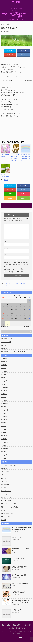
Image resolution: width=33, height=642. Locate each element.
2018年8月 (4, 416)
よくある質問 (5, 484)
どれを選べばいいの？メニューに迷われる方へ (14, 351)
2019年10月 (4, 387)
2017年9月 (4, 452)
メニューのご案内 (16, 8)
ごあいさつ (4, 478)
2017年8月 (4, 455)
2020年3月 (4, 384)
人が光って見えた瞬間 (19, 575)
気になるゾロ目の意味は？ (21, 583)
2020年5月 (4, 378)
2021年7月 (4, 361)
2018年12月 (4, 403)
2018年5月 (4, 426)
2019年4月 (4, 394)
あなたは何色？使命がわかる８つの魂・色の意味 (25, 157)
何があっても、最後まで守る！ (15, 283)
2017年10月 (4, 448)
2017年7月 (4, 458)
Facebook (24, 50)
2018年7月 (4, 419)
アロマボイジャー (6, 491)
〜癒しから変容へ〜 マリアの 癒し (16, 15)
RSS (10, 198)
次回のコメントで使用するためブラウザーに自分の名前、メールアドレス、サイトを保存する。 (16, 264)
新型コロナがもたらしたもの (5, 175)
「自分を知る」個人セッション (10, 465)
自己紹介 (3, 520)
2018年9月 (4, 413)
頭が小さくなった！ (18, 592)
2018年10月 (4, 410)
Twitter (11, 50)
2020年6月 (4, 374)
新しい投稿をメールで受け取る (14, 272)
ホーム (16, 6)
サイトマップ (16, 10)
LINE (10, 194)
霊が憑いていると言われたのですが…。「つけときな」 (21, 601)
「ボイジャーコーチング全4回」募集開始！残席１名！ (15, 157)
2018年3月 (4, 432)
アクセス (3, 487)
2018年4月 (4, 429)
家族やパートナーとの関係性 (9, 507)
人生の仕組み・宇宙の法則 (8, 504)
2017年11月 (4, 445)
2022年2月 (4, 358)
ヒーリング (4, 494)
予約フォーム (16, 537)
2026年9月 (27, 326)
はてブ (23, 54)
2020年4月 (4, 381)
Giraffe (20, 637)
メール (6, 248)
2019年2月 (4, 397)
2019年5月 (4, 390)
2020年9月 (4, 368)
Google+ (10, 54)
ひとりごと (4, 481)
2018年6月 (4, 423)
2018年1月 (4, 439)
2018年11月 (4, 406)
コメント (6, 223)
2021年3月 (4, 365)
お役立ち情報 (5, 471)
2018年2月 (4, 435)
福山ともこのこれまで (19, 567)
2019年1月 (4, 400)
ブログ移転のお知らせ (5, 155)
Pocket (23, 194)
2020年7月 (4, 371)
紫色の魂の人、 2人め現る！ (20, 549)
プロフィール (5, 345)
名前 (5, 242)
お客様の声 (4, 348)
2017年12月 (4, 442)
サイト (6, 254)
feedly (24, 198)
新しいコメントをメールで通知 (14, 269)
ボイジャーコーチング (7, 497)
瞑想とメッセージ (6, 516)
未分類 (6, 180)
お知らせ (3, 475)
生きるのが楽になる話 (7, 513)
